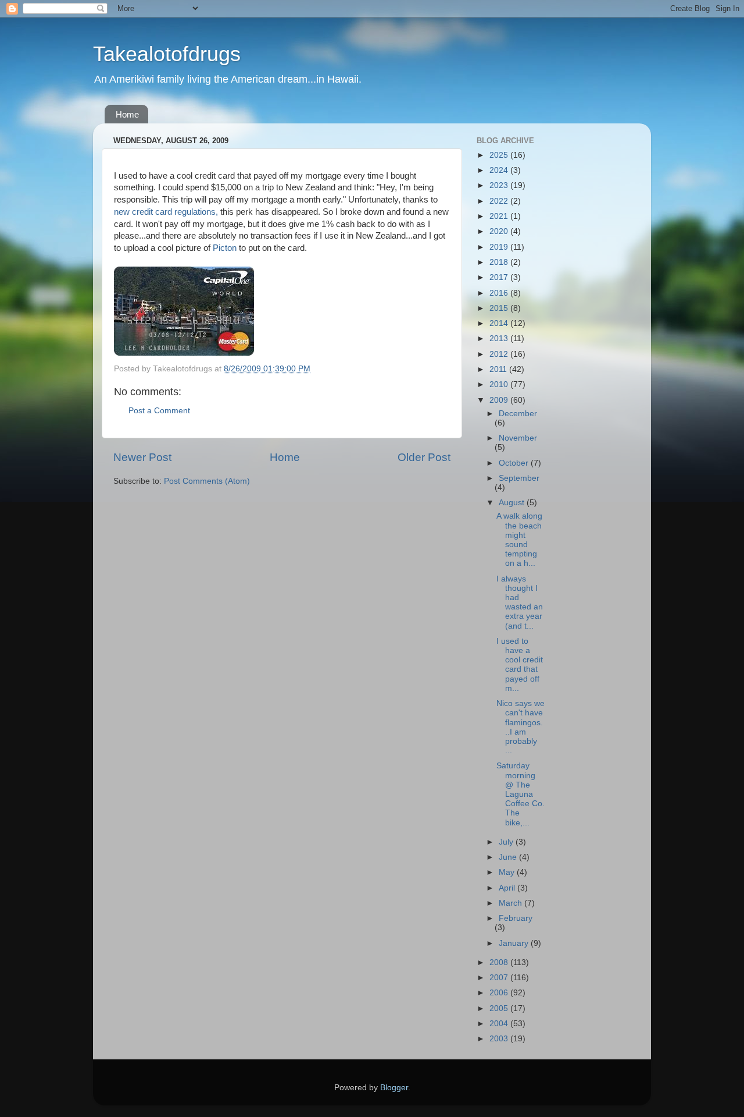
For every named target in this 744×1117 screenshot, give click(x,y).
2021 (499, 216)
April (508, 888)
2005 (499, 1008)
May (508, 872)
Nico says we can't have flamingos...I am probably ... (520, 727)
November (518, 438)
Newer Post (142, 457)
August (513, 502)
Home (127, 114)
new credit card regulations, (166, 212)
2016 (499, 293)
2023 (499, 185)
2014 (499, 323)
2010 (499, 384)
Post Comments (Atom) (207, 481)
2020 (499, 231)
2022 (499, 201)
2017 (499, 277)
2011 (499, 369)
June (509, 857)
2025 (499, 155)
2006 (499, 992)
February (515, 918)
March (511, 903)
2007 (499, 977)
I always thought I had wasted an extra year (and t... (519, 602)
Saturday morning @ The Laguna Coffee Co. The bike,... (520, 794)
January (515, 943)
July (507, 842)
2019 (499, 247)
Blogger (394, 1087)
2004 (499, 1023)
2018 (499, 262)
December (518, 413)
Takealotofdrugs (167, 54)
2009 (499, 400)
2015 (499, 308)
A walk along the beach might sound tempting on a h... (519, 540)
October (515, 463)
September (519, 478)
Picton (225, 248)
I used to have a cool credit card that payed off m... (519, 665)
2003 (499, 1038)
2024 (499, 170)
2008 (499, 962)
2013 (499, 338)
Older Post (424, 457)
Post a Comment (159, 410)
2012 (499, 354)
